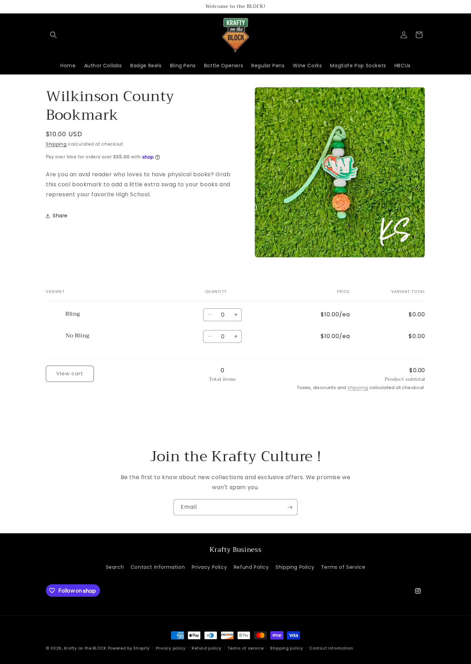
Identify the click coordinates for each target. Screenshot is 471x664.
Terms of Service (343, 567)
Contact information (331, 648)
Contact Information (158, 567)
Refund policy (206, 648)
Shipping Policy (294, 567)
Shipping (56, 144)
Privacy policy (171, 648)
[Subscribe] (289, 507)
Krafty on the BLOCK (85, 648)
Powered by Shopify (129, 648)
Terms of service (245, 648)
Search (115, 567)
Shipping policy (286, 648)
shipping (358, 387)
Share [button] (60, 215)
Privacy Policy (209, 567)
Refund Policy (251, 567)
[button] (53, 34)
